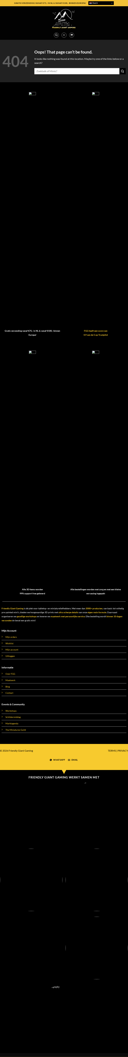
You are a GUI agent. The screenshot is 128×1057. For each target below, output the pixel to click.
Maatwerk (10, 680)
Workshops (11, 710)
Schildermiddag (13, 717)
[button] (56, 35)
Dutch (95, 3)
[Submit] (122, 71)
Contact (9, 693)
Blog (7, 686)
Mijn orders (11, 637)
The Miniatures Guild (15, 729)
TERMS (112, 750)
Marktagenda (11, 723)
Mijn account (11, 649)
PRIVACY (123, 750)
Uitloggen (10, 656)
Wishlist (9, 643)
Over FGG (10, 673)
